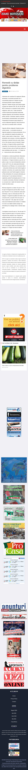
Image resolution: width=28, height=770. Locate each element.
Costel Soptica (23, 730)
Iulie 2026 (14, 713)
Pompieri (12, 734)
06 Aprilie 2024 (15, 91)
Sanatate (5, 91)
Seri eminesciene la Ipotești (9, 3)
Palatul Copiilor (7, 730)
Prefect (22, 732)
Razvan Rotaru (12, 736)
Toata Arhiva (14, 721)
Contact (14, 701)
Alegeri (25, 732)
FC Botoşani (8, 734)
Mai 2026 (14, 719)
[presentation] (23, 343)
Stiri (17, 732)
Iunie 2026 (14, 716)
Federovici (3, 732)
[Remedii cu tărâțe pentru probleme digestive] (14, 70)
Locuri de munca (8, 732)
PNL (14, 734)
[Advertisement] (14, 46)
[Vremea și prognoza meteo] (22, 558)
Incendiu (3, 730)
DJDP (17, 736)
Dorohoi (12, 730)
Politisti (19, 732)
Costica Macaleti (18, 734)
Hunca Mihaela (14, 732)
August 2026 (14, 710)
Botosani (4, 734)
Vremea (5, 558)
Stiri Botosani (15, 730)
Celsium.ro (18, 583)
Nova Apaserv (24, 734)
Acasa (14, 696)
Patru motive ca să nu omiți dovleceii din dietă (12, 365)
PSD (2, 734)
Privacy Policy (14, 698)
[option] (9, 3)
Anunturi (19, 730)
